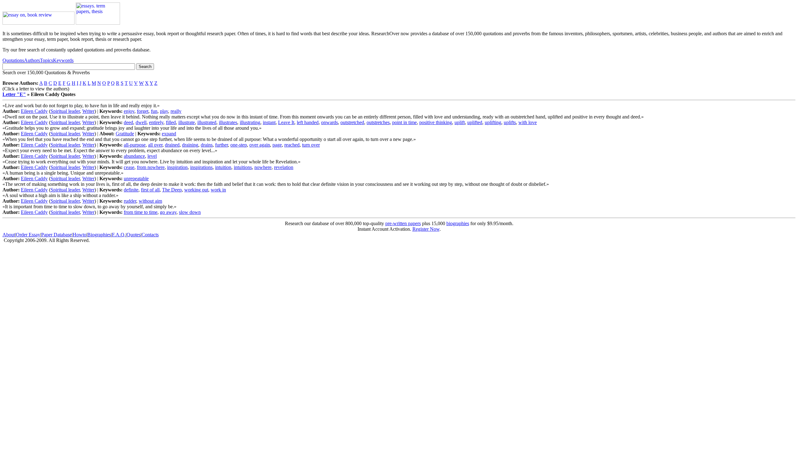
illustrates (228, 122)
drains (207, 144)
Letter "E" (14, 94)
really (176, 111)
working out (196, 189)
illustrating (250, 122)
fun (154, 111)
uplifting (493, 122)
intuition (223, 167)
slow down (190, 212)
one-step (238, 144)
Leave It (286, 122)
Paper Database (56, 234)
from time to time (140, 212)
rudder (130, 201)
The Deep (172, 189)
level (152, 156)
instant (269, 122)
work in (218, 189)
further (221, 144)
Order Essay (28, 234)
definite (131, 189)
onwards (329, 122)
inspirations (201, 167)
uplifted (474, 122)
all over (155, 144)
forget (142, 111)
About (8, 234)
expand (169, 133)
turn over (311, 144)
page (277, 144)
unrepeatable (136, 178)
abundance (134, 156)
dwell (141, 122)
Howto (79, 234)
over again (259, 144)
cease (129, 167)
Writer (88, 111)
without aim (150, 201)
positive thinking (435, 122)
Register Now (426, 229)
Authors (32, 60)
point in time (404, 122)
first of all (150, 189)
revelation (283, 167)
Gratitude (125, 133)
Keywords (63, 60)
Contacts (150, 234)
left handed (308, 122)
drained (172, 144)
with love (527, 122)
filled (171, 122)
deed (128, 122)
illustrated (206, 122)
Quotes (134, 234)
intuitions (243, 167)
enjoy (129, 111)
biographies (457, 223)
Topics (46, 60)
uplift (459, 122)
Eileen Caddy (34, 111)
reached (292, 144)
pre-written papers (403, 223)
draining (190, 144)
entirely (156, 122)
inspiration (177, 167)
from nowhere (151, 167)
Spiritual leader (65, 111)
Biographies (99, 234)
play (164, 111)
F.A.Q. (119, 234)
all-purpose (135, 144)
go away (168, 212)
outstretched (352, 122)
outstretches (378, 122)
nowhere (263, 167)
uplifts (510, 122)
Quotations (13, 60)
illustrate (186, 122)
